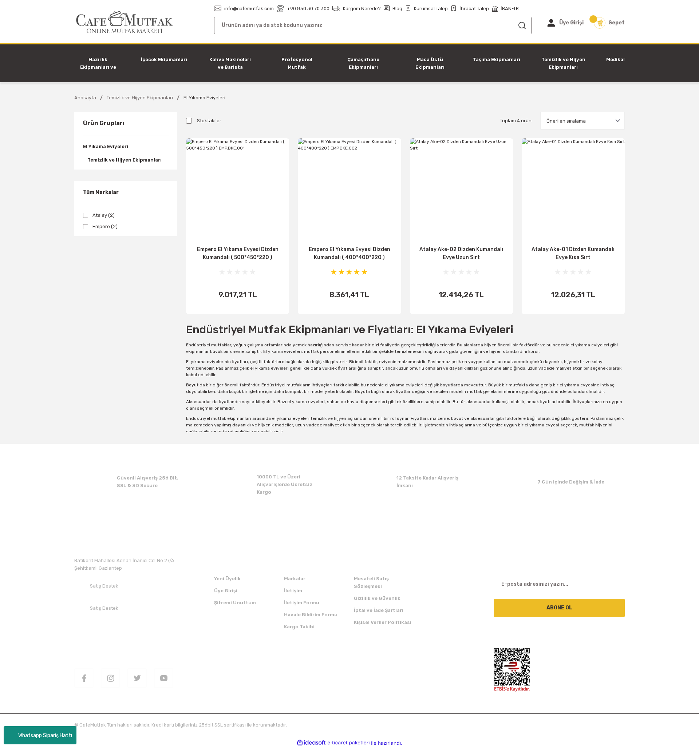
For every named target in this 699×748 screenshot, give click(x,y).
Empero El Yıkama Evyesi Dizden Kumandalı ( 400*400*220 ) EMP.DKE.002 (349, 254)
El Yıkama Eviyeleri (204, 97)
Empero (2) (105, 226)
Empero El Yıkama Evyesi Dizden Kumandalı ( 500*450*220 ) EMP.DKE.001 (238, 254)
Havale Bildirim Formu (310, 614)
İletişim (293, 590)
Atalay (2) (103, 215)
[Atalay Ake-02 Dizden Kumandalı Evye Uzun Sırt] (461, 189)
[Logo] (124, 22)
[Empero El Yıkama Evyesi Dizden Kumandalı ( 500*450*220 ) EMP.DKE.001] (237, 189)
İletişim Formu (301, 602)
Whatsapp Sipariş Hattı (45, 735)
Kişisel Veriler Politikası (382, 622)
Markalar (294, 578)
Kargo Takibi (299, 626)
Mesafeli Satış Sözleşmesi (371, 582)
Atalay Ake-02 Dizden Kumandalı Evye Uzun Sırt (461, 253)
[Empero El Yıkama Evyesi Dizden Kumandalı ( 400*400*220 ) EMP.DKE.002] (349, 189)
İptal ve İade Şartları (378, 610)
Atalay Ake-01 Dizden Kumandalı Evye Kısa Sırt (573, 253)
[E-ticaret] (348, 743)
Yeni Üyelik (227, 578)
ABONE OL (559, 608)
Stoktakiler (209, 120)
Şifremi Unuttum (235, 602)
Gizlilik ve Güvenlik (377, 598)
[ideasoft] (311, 743)
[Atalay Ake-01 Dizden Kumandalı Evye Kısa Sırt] (573, 189)
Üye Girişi (225, 590)
